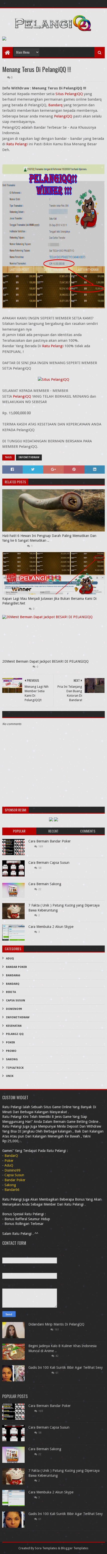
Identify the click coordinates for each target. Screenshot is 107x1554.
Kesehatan (14, 1025)
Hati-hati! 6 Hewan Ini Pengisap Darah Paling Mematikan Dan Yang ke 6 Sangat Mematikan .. (49, 538)
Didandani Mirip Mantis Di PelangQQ (56, 1324)
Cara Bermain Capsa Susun (48, 863)
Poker (10, 1042)
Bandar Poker (16, 967)
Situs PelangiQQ (69, 94)
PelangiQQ (63, 116)
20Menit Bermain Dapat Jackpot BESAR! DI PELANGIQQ (45, 661)
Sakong (12, 1059)
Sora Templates (46, 1548)
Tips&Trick (15, 1067)
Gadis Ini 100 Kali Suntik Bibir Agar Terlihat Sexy (65, 1367)
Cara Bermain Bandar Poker (49, 841)
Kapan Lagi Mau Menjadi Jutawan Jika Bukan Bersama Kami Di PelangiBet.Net (49, 601)
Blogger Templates (74, 1548)
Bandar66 (13, 975)
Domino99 (14, 1009)
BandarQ (12, 983)
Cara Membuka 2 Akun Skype (50, 927)
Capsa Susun (15, 1000)
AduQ (10, 958)
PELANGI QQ (15, 1034)
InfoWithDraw (28, 457)
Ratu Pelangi (17, 144)
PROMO (11, 1051)
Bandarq (55, 105)
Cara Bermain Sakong (44, 884)
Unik (9, 1076)
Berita (11, 992)
